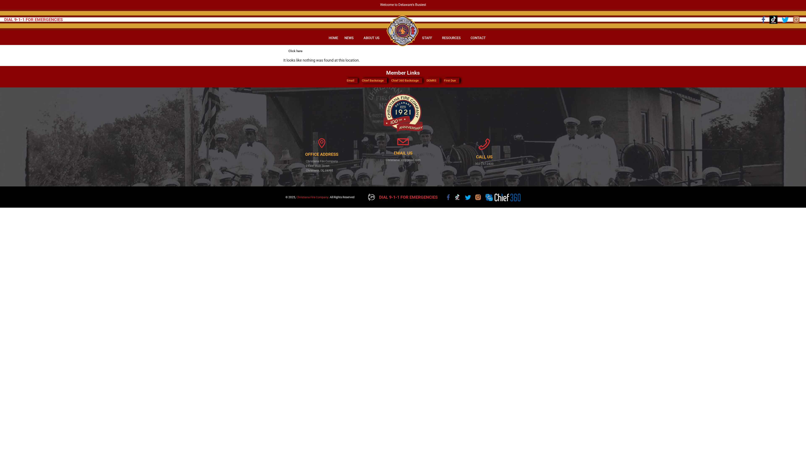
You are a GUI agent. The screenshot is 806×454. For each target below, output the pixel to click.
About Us (371, 38)
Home (333, 38)
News (349, 38)
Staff (427, 38)
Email (350, 80)
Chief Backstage (373, 80)
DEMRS (431, 80)
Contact (478, 38)
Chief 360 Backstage (405, 80)
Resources (451, 38)
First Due (450, 80)
